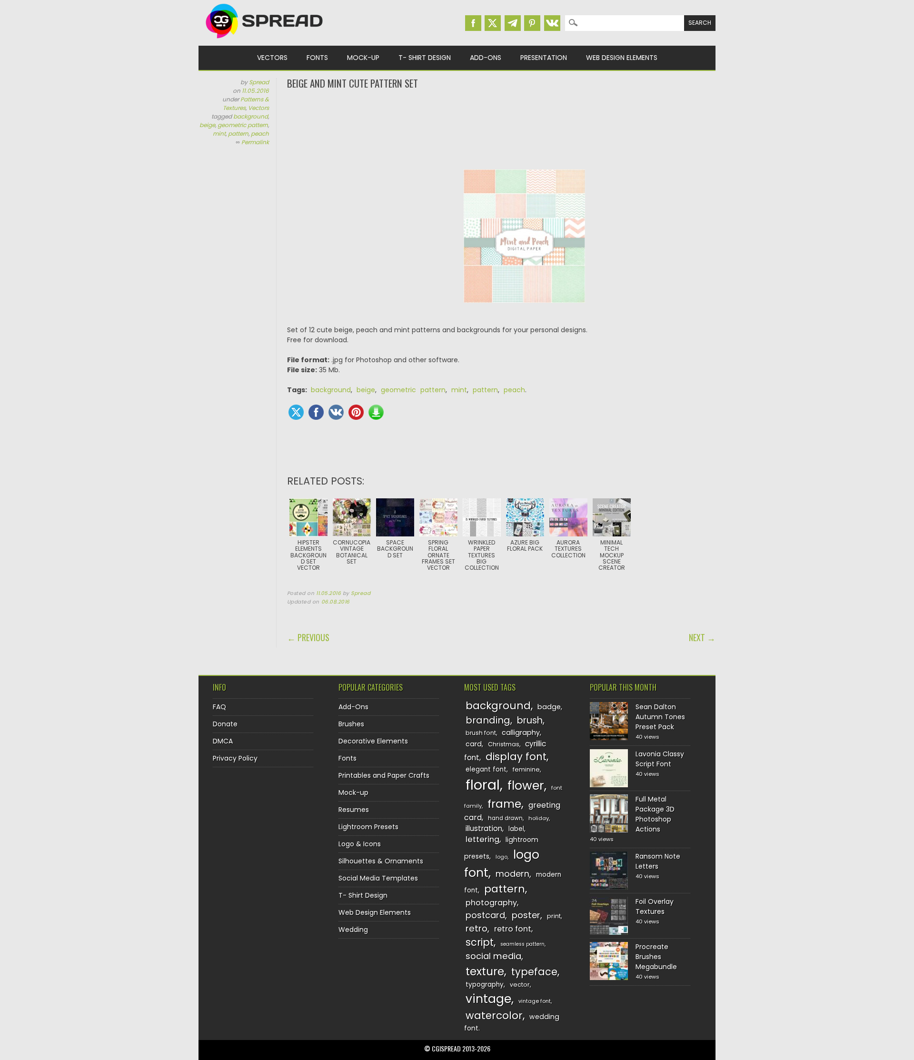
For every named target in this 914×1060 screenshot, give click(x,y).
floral (483, 784)
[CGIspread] (265, 40)
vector (520, 985)
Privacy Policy (235, 758)
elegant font (486, 769)
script (480, 942)
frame (504, 804)
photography (491, 902)
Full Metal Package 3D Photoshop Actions (655, 814)
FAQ (219, 707)
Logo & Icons (359, 844)
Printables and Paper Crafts (383, 775)
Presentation (543, 57)
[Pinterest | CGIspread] (532, 23)
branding (488, 720)
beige (207, 125)
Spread (259, 82)
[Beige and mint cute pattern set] (524, 310)
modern (512, 874)
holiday (538, 818)
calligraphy (521, 732)
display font (516, 756)
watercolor (494, 1015)
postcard (485, 915)
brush (530, 720)
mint (219, 133)
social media (493, 956)
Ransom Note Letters (658, 861)
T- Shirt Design (424, 57)
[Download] (376, 412)
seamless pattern (522, 944)
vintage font (534, 1001)
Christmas (503, 744)
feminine (526, 769)
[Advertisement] (501, 128)
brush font (481, 733)
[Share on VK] (336, 412)
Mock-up (363, 57)
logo (501, 857)
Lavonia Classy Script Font (660, 759)
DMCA (223, 741)
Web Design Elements (621, 57)
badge (549, 707)
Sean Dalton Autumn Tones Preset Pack (660, 717)
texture (485, 971)
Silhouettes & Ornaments (380, 861)
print (554, 916)
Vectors (272, 57)
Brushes (351, 724)
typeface (534, 972)
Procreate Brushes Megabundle (656, 956)
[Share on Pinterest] (356, 412)
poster (526, 915)
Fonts (317, 57)
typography (485, 984)
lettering (482, 839)
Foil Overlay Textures (655, 906)
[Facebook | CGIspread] (473, 23)
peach (260, 133)
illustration (484, 828)
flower (525, 785)
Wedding (353, 929)
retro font (512, 928)
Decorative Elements (373, 741)
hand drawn (505, 818)
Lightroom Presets (368, 827)
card (474, 744)
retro (476, 928)
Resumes (353, 809)
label (516, 828)
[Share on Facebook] (316, 412)
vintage (488, 999)
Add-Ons (485, 57)
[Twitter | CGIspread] (493, 23)
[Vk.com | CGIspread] (552, 23)
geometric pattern (243, 125)
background (250, 116)
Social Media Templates (378, 878)
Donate (225, 724)
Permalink (255, 142)
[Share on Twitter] (296, 412)
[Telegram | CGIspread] (513, 23)
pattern (238, 133)
